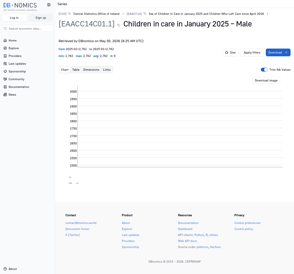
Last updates (130, 235)
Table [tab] (75, 69)
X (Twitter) (72, 235)
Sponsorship (130, 247)
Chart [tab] (64, 69)
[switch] (264, 70)
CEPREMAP (193, 261)
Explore (127, 229)
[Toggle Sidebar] (55, 137)
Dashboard (185, 229)
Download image (266, 80)
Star (233, 52)
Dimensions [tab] (91, 69)
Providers (128, 241)
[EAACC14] (134, 13)
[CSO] (63, 13)
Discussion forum (77, 229)
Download (275, 52)
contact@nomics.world (80, 223)
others (213, 235)
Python (199, 235)
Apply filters (252, 52)
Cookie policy (243, 229)
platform (202, 247)
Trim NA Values (280, 69)
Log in (14, 17)
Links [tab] (107, 69)
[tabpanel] (175, 130)
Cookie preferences (247, 223)
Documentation (188, 223)
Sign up (41, 17)
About (126, 223)
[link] (89, 13)
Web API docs (187, 241)
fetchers (215, 247)
